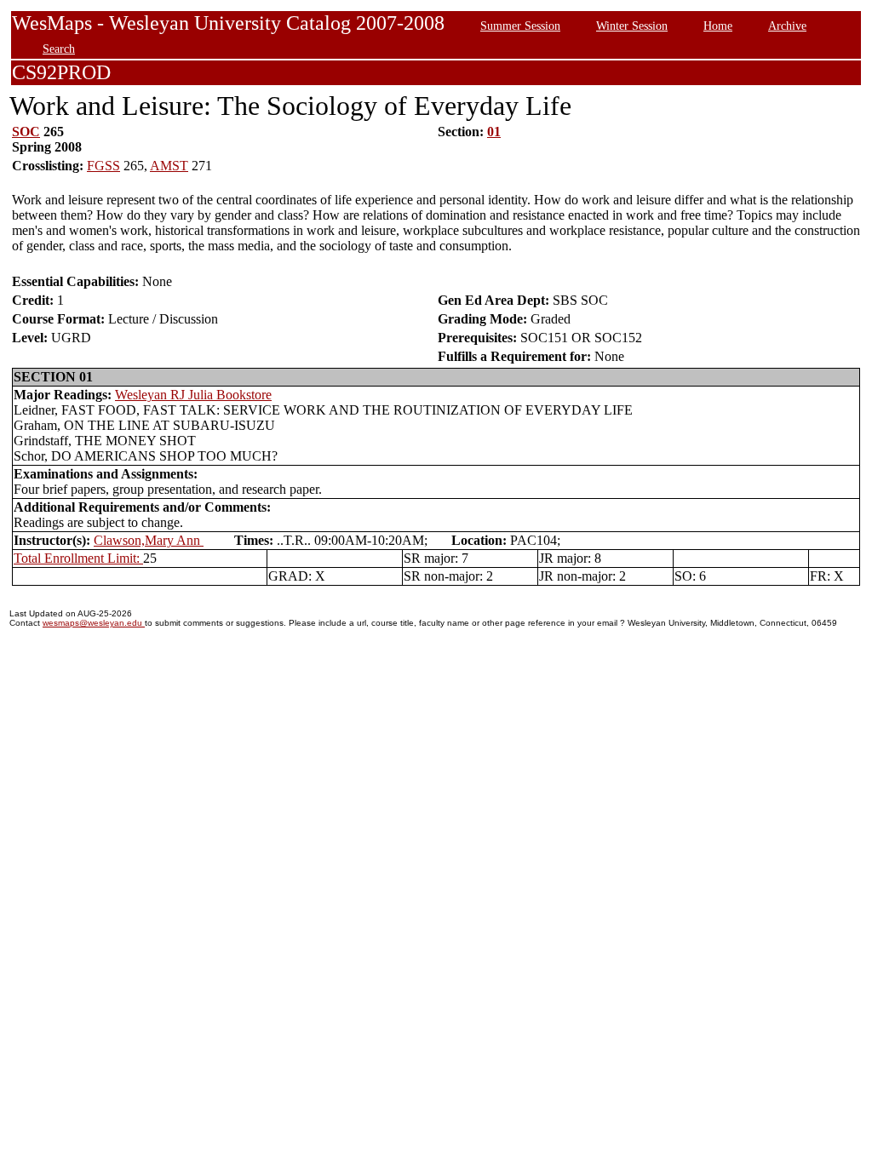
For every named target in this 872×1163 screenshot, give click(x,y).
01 (494, 131)
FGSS (103, 165)
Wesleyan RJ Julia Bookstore (193, 394)
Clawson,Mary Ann (149, 540)
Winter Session (632, 25)
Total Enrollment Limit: (78, 558)
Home (717, 25)
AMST (169, 165)
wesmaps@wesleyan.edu (94, 622)
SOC (26, 131)
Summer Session (520, 25)
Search (59, 48)
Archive (787, 25)
